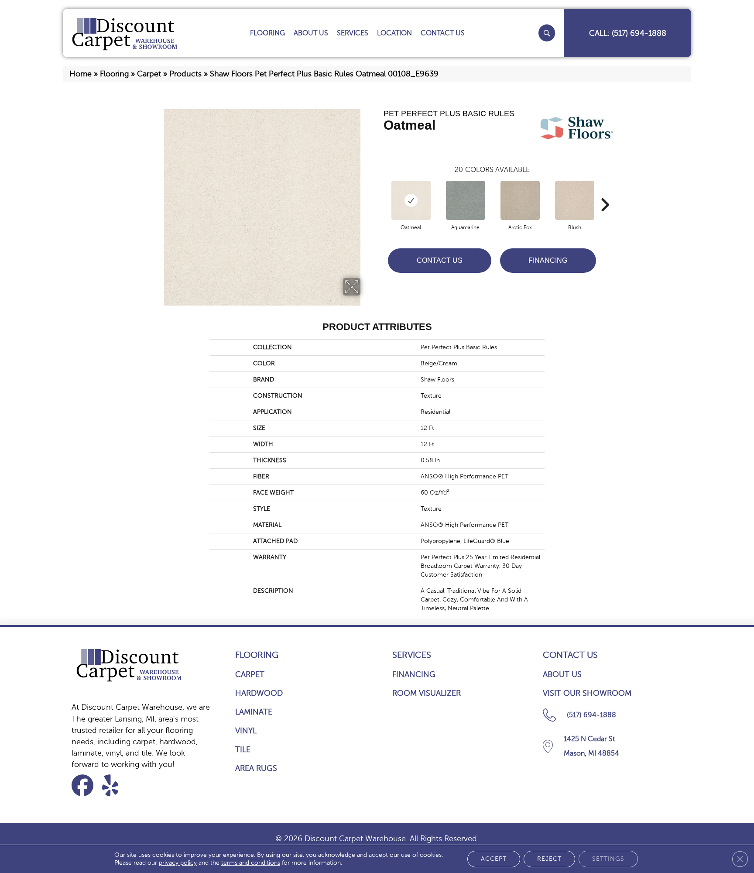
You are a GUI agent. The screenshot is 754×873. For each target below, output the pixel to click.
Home (80, 73)
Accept (494, 859)
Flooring (114, 73)
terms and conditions (250, 862)
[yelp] (116, 785)
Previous (379, 191)
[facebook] (85, 785)
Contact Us (440, 260)
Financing (547, 260)
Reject (549, 859)
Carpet (149, 73)
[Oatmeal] (411, 200)
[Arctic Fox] (520, 200)
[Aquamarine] (465, 200)
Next (604, 191)
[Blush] (574, 200)
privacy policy (178, 862)
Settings (608, 859)
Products (185, 73)
